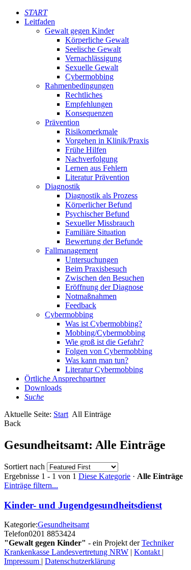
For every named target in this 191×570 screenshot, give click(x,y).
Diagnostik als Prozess (101, 195)
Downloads (43, 387)
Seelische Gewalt (93, 49)
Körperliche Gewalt (97, 40)
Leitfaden (39, 21)
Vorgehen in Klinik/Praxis (107, 140)
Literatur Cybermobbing (104, 369)
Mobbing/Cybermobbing (105, 332)
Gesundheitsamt (63, 524)
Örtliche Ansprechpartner (64, 378)
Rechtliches (83, 95)
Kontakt (148, 552)
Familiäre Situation (95, 232)
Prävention (62, 122)
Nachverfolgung (91, 159)
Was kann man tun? (96, 360)
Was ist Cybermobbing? (103, 323)
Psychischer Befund (97, 213)
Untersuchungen (91, 259)
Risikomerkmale (91, 131)
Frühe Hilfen (85, 149)
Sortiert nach (24, 466)
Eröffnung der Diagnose (104, 287)
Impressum (22, 561)
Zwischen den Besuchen (104, 278)
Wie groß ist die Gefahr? (104, 342)
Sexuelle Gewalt (91, 67)
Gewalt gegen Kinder (79, 30)
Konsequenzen (89, 113)
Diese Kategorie (104, 476)
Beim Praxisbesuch (96, 268)
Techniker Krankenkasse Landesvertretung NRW (89, 547)
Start (60, 414)
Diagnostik (62, 186)
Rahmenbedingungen (79, 85)
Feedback (80, 305)
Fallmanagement (71, 250)
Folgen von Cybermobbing (108, 351)
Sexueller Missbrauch (99, 223)
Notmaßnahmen (91, 296)
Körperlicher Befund (98, 204)
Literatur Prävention (97, 177)
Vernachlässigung (93, 58)
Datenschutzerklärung (80, 561)
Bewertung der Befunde (104, 241)
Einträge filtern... (31, 485)
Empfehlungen (89, 104)
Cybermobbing (89, 76)
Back (12, 423)
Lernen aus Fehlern (96, 168)
